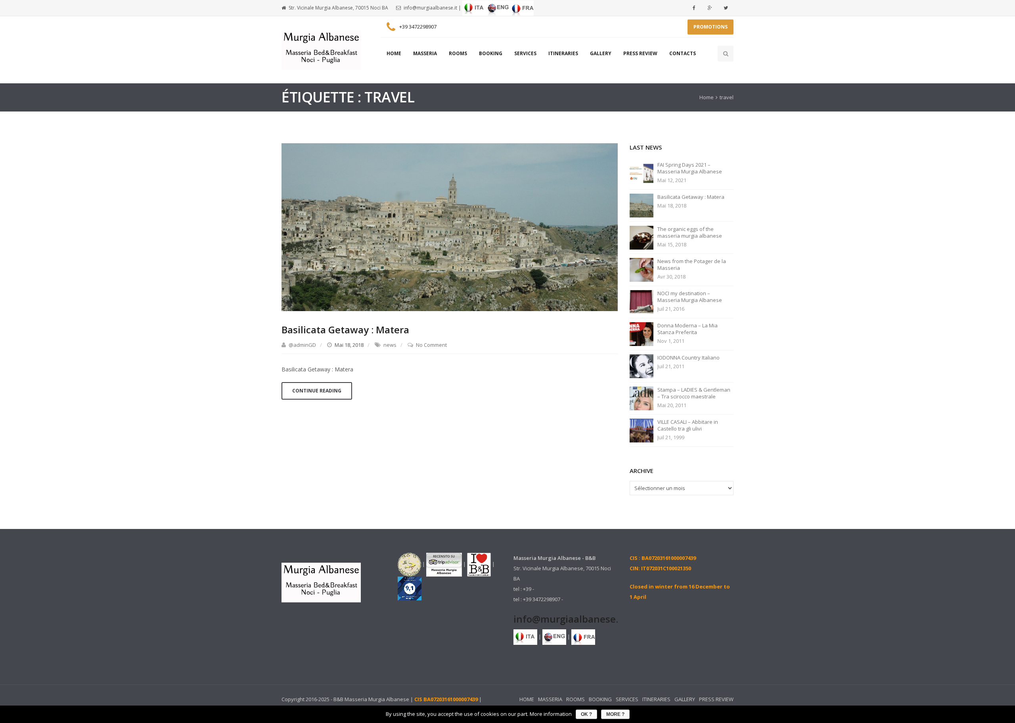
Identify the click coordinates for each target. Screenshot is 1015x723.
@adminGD (302, 344)
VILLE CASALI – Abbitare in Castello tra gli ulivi (687, 425)
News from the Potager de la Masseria (691, 264)
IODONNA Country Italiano (688, 357)
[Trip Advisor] (444, 563)
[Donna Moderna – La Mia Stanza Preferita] (641, 333)
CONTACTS (682, 53)
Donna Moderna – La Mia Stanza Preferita (687, 329)
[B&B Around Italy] (409, 563)
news (389, 344)
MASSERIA (425, 53)
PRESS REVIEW (640, 53)
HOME (394, 53)
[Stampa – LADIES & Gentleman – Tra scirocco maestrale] (641, 397)
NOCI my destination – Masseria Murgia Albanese (689, 297)
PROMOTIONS (710, 26)
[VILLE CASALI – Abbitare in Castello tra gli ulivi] (641, 429)
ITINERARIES (563, 53)
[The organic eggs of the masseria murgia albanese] (641, 236)
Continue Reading (316, 390)
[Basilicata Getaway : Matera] (450, 226)
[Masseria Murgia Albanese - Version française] (522, 7)
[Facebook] (694, 8)
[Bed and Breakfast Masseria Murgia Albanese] (321, 50)
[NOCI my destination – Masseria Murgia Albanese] (641, 301)
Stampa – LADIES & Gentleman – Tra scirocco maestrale (693, 393)
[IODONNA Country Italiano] (641, 365)
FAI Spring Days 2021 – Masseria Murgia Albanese (689, 168)
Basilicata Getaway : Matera (345, 329)
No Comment (431, 344)
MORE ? (615, 714)
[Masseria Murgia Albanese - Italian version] (474, 7)
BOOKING (490, 53)
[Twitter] (725, 8)
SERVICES (525, 53)
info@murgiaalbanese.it (430, 7)
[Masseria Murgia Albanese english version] (498, 7)
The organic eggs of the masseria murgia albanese (689, 232)
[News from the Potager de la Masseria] (641, 269)
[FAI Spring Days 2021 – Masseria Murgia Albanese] (641, 172)
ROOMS (458, 53)
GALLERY (600, 53)
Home (706, 97)
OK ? (586, 714)
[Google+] (710, 8)
